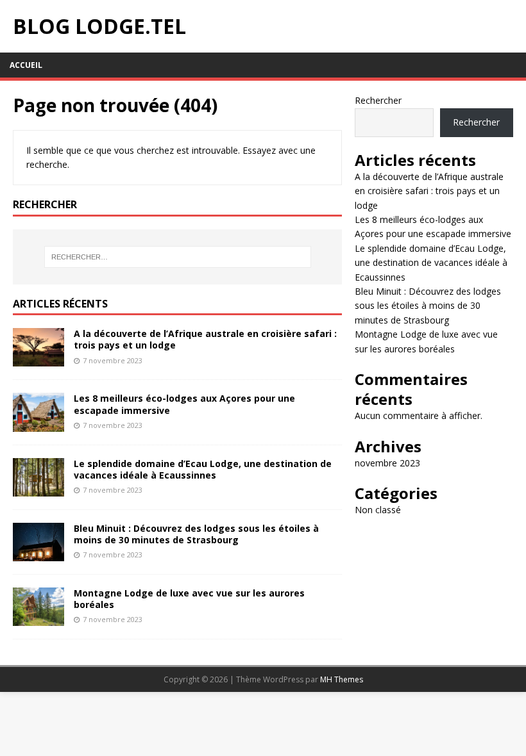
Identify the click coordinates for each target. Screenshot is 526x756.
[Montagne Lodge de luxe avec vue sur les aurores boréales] (38, 618)
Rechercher (378, 100)
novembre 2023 (387, 463)
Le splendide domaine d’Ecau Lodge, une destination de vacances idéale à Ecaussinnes (203, 469)
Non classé (378, 510)
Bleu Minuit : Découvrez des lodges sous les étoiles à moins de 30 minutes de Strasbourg (196, 534)
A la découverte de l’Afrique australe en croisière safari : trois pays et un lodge (205, 339)
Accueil (26, 65)
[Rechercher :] (178, 257)
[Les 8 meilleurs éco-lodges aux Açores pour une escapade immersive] (38, 424)
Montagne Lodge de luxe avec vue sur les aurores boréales (189, 599)
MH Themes (341, 679)
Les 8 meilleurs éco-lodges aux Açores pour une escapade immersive (184, 404)
